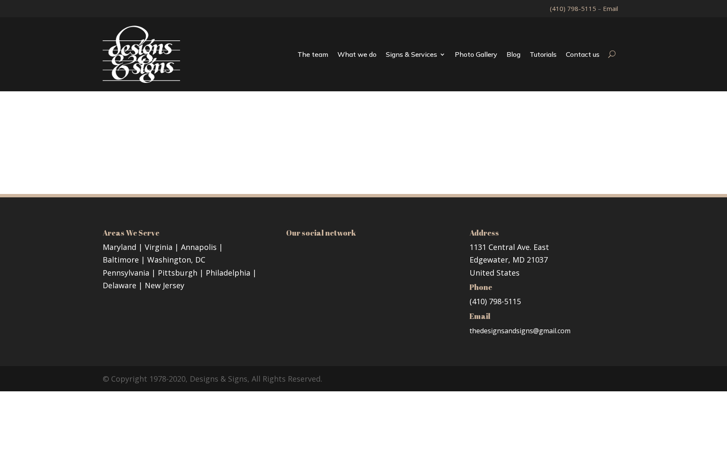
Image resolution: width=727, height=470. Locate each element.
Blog (513, 54)
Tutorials (543, 54)
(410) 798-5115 (574, 8)
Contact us (583, 54)
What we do (357, 54)
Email (610, 8)
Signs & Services (411, 54)
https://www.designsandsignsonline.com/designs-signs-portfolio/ (272, 154)
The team (312, 54)
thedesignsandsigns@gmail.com (520, 330)
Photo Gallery (476, 54)
